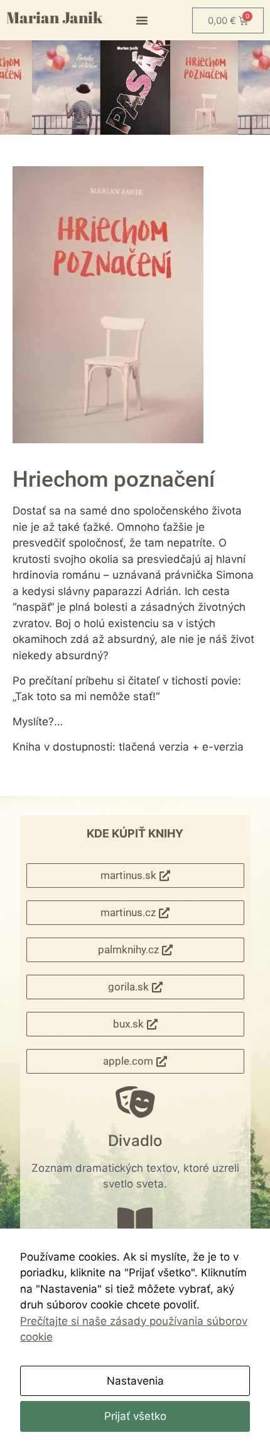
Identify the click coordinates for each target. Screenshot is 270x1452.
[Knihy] (135, 1221)
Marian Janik (54, 17)
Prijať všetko (135, 1416)
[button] (141, 20)
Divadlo (135, 1141)
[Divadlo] (135, 1102)
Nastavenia (135, 1381)
